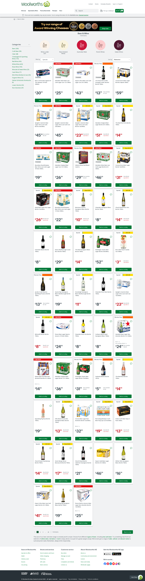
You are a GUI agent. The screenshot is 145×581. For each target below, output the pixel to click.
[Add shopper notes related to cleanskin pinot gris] (91, 321)
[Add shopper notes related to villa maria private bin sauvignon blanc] (70, 405)
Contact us (64, 565)
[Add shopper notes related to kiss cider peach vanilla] (131, 236)
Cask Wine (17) (16, 72)
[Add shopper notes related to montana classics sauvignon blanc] (91, 194)
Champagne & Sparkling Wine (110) (19, 58)
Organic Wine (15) (17, 78)
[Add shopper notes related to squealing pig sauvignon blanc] (70, 490)
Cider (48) (15, 54)
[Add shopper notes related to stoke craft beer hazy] (131, 405)
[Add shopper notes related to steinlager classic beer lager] (111, 236)
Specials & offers (25, 553)
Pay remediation (72, 579)
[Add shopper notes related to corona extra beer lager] (131, 67)
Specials (45, 59)
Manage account (65, 556)
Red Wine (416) (16, 61)
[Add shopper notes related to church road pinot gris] (131, 194)
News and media (85, 562)
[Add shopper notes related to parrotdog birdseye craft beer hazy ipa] (111, 405)
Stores (97, 4)
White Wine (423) (17, 64)
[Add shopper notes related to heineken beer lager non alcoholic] (131, 321)
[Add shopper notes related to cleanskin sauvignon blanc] (111, 194)
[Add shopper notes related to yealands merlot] (111, 363)
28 (48, 532)
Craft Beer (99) (16, 51)
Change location (83, 15)
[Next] (51, 532)
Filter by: (38, 59)
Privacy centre (82, 579)
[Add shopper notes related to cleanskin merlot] (50, 236)
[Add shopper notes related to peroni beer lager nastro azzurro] (70, 321)
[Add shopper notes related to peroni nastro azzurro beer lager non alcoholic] (91, 490)
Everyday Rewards (106, 4)
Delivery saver (25, 559)
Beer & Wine (20, 19)
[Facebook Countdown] (105, 563)
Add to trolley (43, 100)
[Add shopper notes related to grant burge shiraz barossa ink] (70, 448)
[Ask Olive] (140, 577)
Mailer (23, 556)
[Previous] (35, 532)
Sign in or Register (118, 4)
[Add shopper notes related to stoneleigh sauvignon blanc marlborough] (91, 279)
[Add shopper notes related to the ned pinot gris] (131, 110)
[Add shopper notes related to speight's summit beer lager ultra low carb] (50, 110)
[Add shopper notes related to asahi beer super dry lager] (50, 194)
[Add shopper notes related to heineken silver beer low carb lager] (70, 67)
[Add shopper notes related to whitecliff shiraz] (50, 321)
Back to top (127, 532)
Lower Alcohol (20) (18, 85)
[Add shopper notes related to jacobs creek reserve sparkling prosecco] (50, 279)
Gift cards (42, 562)
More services (44, 565)
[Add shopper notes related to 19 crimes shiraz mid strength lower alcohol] (111, 67)
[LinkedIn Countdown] (110, 563)
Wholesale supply (85, 565)
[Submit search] (76, 10)
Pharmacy (43, 559)
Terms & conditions (93, 579)
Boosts (23, 562)
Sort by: (110, 59)
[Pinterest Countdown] (108, 563)
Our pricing (24, 565)
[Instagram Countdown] (116, 563)
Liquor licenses (63, 579)
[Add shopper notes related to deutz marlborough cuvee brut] (70, 236)
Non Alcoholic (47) (17, 88)
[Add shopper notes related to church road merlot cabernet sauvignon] (91, 448)
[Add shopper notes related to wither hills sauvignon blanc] (131, 448)
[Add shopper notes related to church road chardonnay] (50, 448)
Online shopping (44, 556)
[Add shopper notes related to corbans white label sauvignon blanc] (111, 321)
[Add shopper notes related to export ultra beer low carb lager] (91, 67)
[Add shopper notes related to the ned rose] (131, 363)
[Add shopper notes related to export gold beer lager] (111, 448)
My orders (64, 553)
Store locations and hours (47, 553)
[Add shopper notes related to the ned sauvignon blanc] (91, 236)
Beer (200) (15, 48)
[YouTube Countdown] (113, 563)
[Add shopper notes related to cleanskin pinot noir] (111, 279)
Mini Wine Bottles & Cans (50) (21, 75)
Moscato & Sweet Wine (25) (20, 69)
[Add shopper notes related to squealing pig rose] (50, 405)
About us (83, 553)
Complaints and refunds (67, 562)
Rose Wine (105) (17, 67)
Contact (91, 4)
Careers (83, 559)
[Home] (14, 19)
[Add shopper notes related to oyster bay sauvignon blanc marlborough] (70, 279)
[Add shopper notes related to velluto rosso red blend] (91, 152)
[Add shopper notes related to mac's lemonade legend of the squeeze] (50, 67)
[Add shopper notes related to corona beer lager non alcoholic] (91, 405)
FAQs (62, 559)
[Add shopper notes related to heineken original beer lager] (111, 110)
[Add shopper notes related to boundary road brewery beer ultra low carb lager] (50, 152)
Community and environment (89, 556)
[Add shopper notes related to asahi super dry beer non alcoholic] (50, 363)
